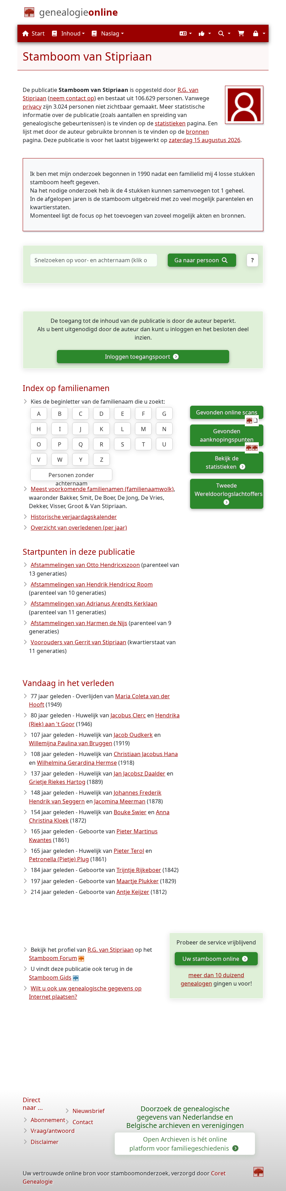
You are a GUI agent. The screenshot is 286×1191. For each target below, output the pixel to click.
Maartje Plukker (137, 881)
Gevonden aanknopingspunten (227, 435)
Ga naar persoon (197, 260)
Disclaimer (45, 1142)
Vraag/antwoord (53, 1131)
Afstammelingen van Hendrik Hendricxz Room (92, 584)
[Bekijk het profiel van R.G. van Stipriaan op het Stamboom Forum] (244, 104)
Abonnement (48, 1120)
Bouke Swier (130, 812)
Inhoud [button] (70, 33)
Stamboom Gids (50, 977)
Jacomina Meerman (119, 801)
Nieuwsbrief (89, 1111)
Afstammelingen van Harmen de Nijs (79, 623)
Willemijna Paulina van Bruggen (70, 743)
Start (37, 33)
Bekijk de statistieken (222, 462)
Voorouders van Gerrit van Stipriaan (78, 642)
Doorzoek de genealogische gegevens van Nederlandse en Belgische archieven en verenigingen (185, 1117)
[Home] (258, 1172)
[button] (185, 33)
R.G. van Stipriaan (111, 949)
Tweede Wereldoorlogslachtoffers (229, 490)
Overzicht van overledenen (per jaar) (79, 527)
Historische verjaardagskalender (74, 517)
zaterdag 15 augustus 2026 (204, 140)
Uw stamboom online (211, 959)
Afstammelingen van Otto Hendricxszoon (85, 565)
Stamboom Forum (53, 958)
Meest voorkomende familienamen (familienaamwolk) (102, 489)
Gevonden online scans (226, 412)
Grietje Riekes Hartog (57, 782)
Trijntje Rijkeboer (138, 870)
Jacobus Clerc (128, 715)
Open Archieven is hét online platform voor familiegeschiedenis (180, 1143)
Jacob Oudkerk (133, 735)
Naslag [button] (109, 33)
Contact (83, 1122)
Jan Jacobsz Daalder (139, 773)
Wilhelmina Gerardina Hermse (77, 762)
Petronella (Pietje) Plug (59, 859)
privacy (32, 106)
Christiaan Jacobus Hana (146, 754)
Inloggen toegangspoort (138, 356)
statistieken (170, 123)
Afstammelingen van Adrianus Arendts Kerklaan (94, 603)
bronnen (197, 131)
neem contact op (72, 98)
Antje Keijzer (132, 892)
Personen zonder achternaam (71, 476)
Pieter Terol (129, 851)
